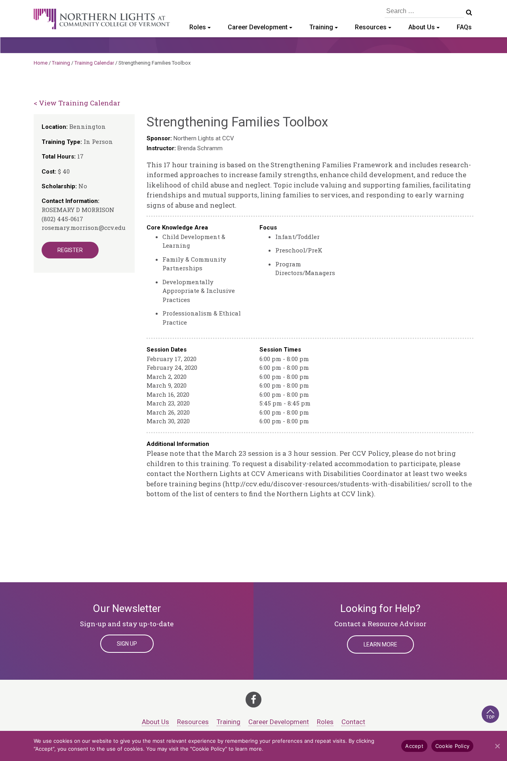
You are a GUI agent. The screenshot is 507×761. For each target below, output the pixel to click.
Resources (371, 27)
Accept (414, 746)
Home (41, 63)
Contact (353, 722)
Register (70, 250)
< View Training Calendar (77, 102)
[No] (497, 746)
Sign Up (127, 644)
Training (321, 27)
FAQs (464, 27)
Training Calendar (94, 63)
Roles (197, 27)
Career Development (258, 27)
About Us (421, 27)
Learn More (380, 644)
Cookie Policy (452, 746)
